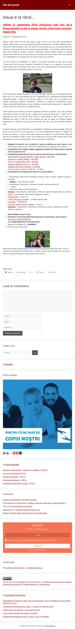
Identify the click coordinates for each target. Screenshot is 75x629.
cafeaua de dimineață (11, 500)
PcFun (10, 194)
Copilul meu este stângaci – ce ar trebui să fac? (21, 610)
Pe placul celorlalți (29, 500)
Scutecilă (25, 199)
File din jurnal (11, 4)
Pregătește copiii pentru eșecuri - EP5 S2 (19, 483)
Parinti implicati (12, 464)
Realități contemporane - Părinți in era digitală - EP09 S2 (25, 470)
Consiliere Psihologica (15, 595)
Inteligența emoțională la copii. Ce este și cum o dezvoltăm (26, 617)
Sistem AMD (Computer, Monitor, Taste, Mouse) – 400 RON (31, 157)
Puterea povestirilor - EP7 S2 (14, 477)
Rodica (5, 513)
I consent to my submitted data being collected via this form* (31, 540)
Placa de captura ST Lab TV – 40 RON (23, 164)
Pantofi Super (13, 197)
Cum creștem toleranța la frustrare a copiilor (20, 613)
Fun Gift (11, 204)
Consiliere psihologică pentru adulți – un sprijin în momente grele (28, 607)
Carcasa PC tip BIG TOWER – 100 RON (23, 159)
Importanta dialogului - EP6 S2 (15, 480)
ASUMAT (9, 364)
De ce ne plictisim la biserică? (20, 506)
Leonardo (11, 202)
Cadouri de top (21, 204)
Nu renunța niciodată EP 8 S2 (14, 473)
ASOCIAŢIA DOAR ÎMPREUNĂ (19, 219)
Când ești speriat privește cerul (27, 510)
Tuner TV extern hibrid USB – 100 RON (23, 162)
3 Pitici (10, 199)
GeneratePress (50, 626)
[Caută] (35, 352)
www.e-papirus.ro (36, 149)
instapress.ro (8, 510)
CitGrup (11, 192)
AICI (32, 42)
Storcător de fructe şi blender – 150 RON (24, 167)
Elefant (13, 182)
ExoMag (31, 204)
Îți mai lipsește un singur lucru (14, 503)
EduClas (17, 199)
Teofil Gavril (21, 582)
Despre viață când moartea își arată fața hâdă (48, 503)
